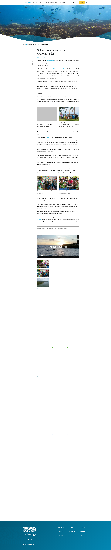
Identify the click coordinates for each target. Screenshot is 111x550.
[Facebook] (24, 540)
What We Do (35, 2)
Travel (59, 2)
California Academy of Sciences (60, 68)
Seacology (27, 2)
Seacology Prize (53, 2)
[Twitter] (29, 540)
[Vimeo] (31, 540)
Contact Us (72, 531)
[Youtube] (33, 540)
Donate (83, 527)
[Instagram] (26, 540)
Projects (41, 2)
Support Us (64, 2)
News (24, 44)
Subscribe (82, 531)
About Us (47, 2)
